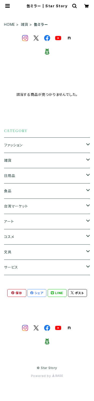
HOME (9, 24)
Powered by (41, 376)
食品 (8, 191)
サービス (11, 267)
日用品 (9, 175)
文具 (8, 252)
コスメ (9, 237)
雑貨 (24, 24)
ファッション (13, 145)
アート (9, 221)
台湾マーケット (16, 206)
